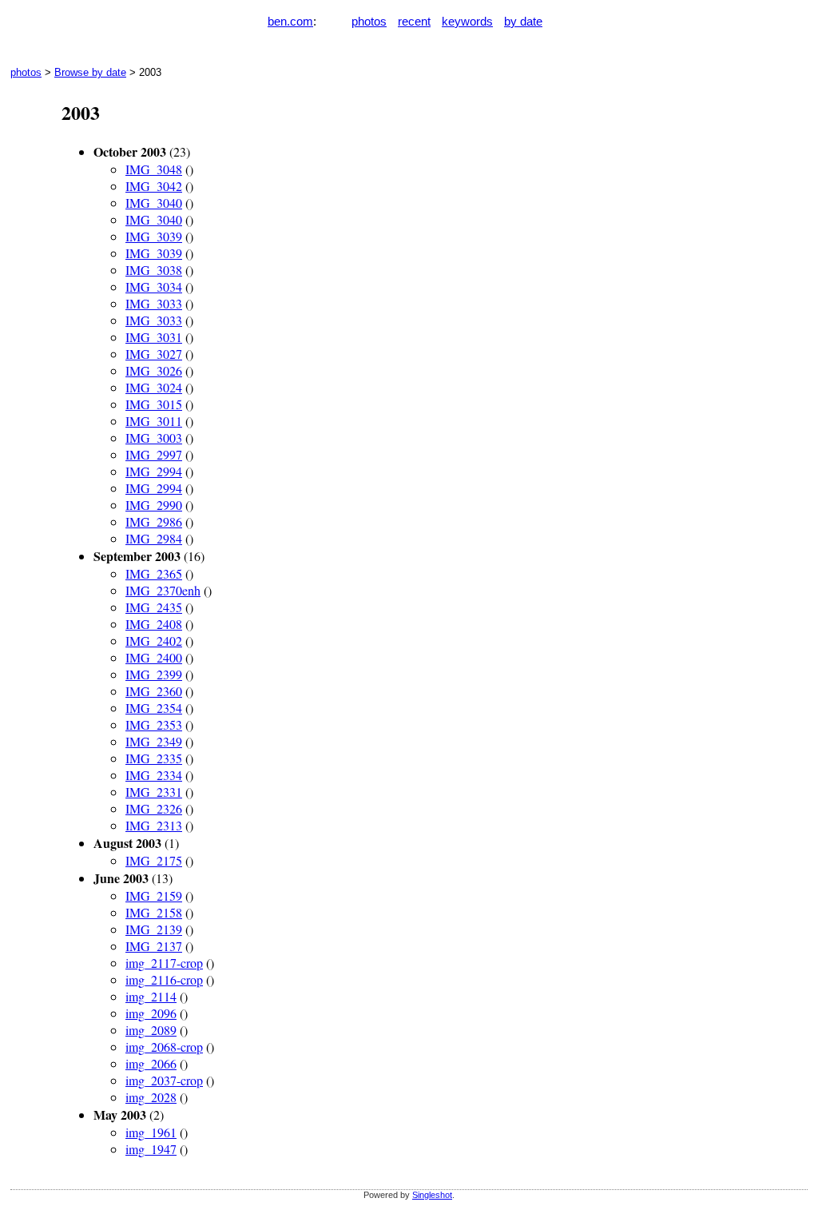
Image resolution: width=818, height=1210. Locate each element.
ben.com (290, 21)
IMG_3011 (153, 420)
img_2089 (151, 1029)
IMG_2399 (153, 674)
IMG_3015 (153, 404)
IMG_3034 (153, 286)
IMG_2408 (153, 623)
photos (369, 21)
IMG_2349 (153, 741)
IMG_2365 (153, 573)
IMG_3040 (153, 202)
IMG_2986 (153, 521)
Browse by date (90, 72)
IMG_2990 (153, 504)
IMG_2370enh (163, 590)
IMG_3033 (153, 303)
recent (414, 21)
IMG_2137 (153, 945)
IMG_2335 (153, 758)
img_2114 (151, 996)
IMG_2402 (153, 640)
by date (523, 21)
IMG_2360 (153, 691)
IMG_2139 (153, 929)
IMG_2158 (153, 912)
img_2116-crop (164, 979)
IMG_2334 (153, 774)
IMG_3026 (153, 370)
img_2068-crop (164, 1046)
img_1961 (151, 1132)
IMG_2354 (153, 707)
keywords (467, 21)
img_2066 (151, 1063)
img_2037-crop (164, 1080)
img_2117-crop (164, 962)
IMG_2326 (153, 808)
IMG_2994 (153, 471)
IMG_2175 (153, 860)
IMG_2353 (153, 724)
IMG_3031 (153, 336)
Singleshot (432, 1195)
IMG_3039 (153, 236)
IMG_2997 (153, 454)
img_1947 (151, 1148)
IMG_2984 (153, 538)
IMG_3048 (153, 169)
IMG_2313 (153, 825)
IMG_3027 (153, 353)
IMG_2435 (153, 607)
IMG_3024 (153, 387)
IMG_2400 (153, 657)
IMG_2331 (153, 791)
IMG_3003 (153, 437)
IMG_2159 (153, 895)
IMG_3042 (153, 185)
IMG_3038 (153, 269)
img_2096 (151, 1013)
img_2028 (151, 1097)
